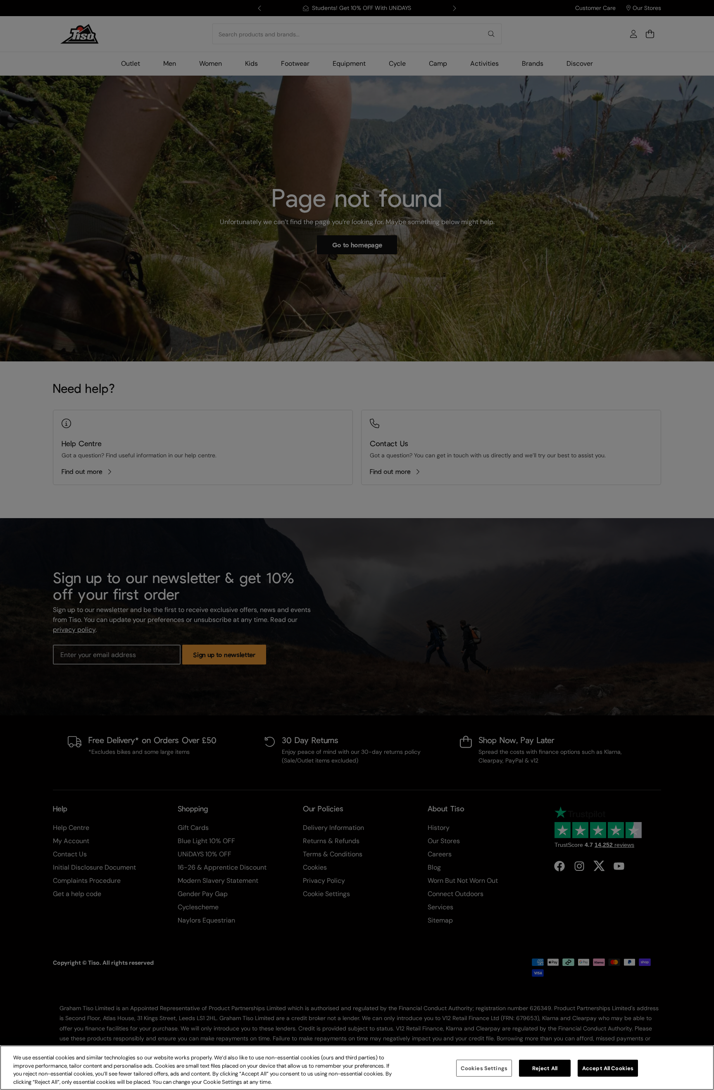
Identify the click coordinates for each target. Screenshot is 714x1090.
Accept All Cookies (607, 1068)
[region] (357, 1067)
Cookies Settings (484, 1068)
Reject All (544, 1068)
